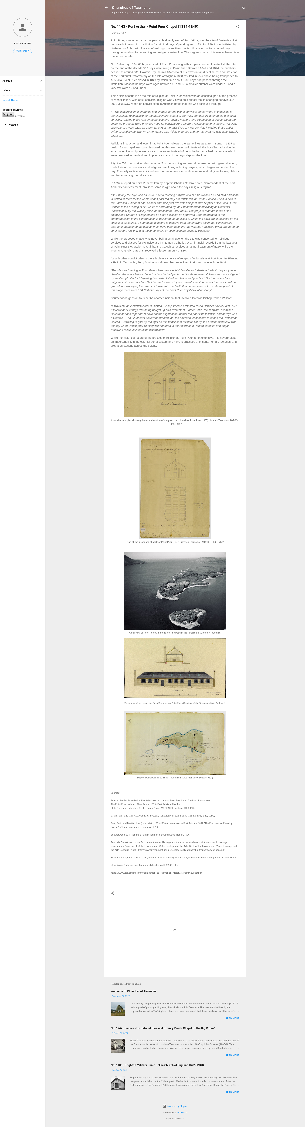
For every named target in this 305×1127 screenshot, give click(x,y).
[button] (237, 27)
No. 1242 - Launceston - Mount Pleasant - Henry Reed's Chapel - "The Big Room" (163, 1028)
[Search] (244, 8)
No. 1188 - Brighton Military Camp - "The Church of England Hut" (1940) (157, 1065)
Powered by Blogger (177, 1106)
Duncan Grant (22, 43)
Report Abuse (10, 100)
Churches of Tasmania (131, 7)
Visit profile (23, 51)
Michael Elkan (182, 1112)
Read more (232, 1018)
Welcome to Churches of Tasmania (133, 991)
